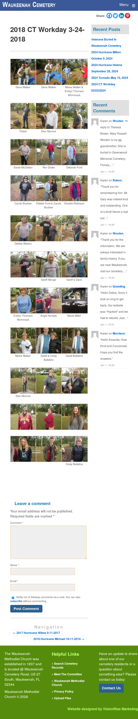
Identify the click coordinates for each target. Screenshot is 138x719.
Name (14, 565)
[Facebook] (109, 15)
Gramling (119, 286)
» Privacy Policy (62, 691)
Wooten (118, 121)
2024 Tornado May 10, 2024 (109, 78)
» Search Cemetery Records (65, 665)
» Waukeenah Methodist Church (68, 683)
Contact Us (111, 688)
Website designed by (102, 708)
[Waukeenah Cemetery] (29, 4)
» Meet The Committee (67, 674)
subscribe (16, 601)
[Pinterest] (127, 15)
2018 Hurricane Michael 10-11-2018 (58, 639)
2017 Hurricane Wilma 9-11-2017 (36, 633)
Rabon (117, 180)
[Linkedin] (121, 15)
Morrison (119, 333)
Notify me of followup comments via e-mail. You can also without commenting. (45, 599)
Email (14, 581)
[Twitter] (115, 15)
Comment (16, 522)
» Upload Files (61, 698)
